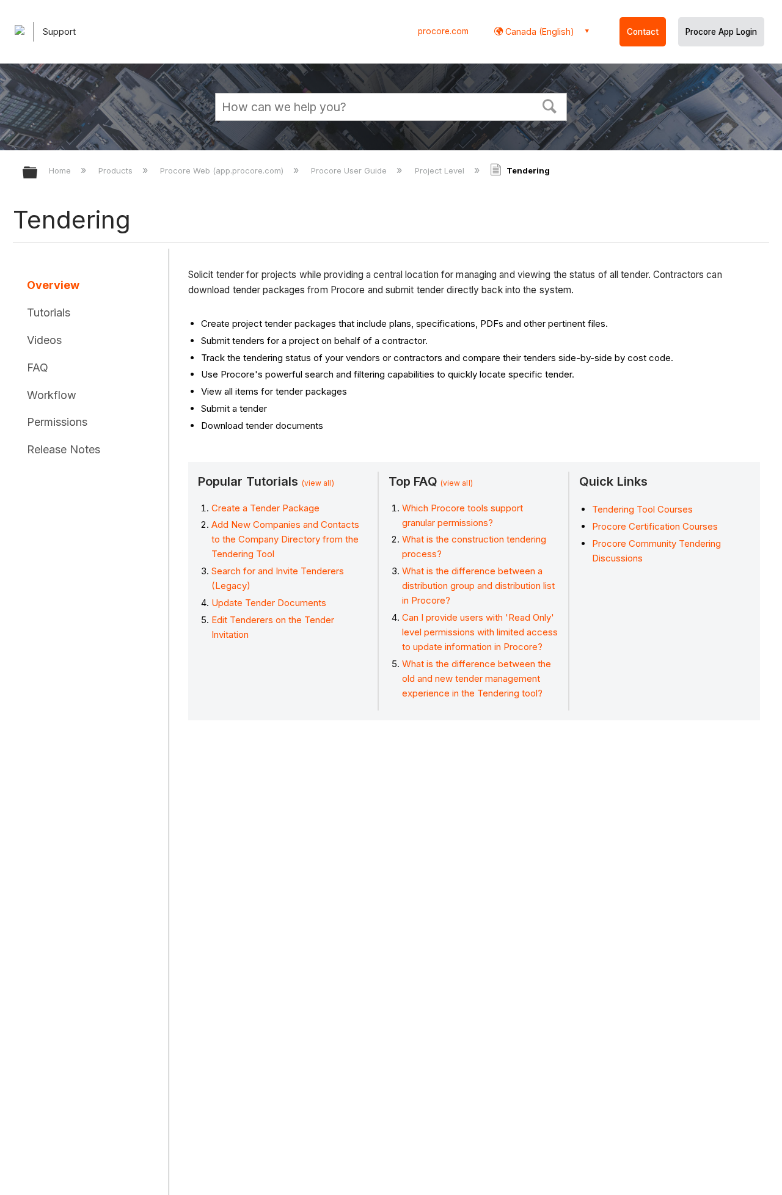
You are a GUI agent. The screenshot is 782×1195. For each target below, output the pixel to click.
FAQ (37, 367)
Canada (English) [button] (538, 31)
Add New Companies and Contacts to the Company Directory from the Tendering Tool (285, 539)
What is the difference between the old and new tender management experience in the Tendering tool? (476, 678)
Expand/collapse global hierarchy (37, 173)
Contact (643, 32)
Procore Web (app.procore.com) (223, 170)
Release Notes (63, 449)
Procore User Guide (350, 170)
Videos (44, 340)
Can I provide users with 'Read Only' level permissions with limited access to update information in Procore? (480, 632)
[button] (550, 105)
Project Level (440, 170)
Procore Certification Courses (655, 526)
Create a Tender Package (265, 508)
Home (61, 170)
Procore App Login (721, 32)
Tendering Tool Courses (642, 509)
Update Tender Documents (268, 602)
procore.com (443, 31)
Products (116, 170)
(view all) (318, 483)
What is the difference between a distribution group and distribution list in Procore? (478, 585)
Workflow (51, 395)
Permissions (57, 421)
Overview (53, 285)
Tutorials (48, 312)
